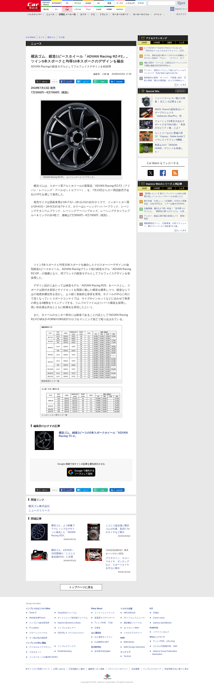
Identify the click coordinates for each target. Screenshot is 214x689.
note (102, 82)
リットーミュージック (104, 613)
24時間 (156, 42)
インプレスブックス (67, 646)
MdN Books (129, 642)
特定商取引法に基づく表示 (177, 669)
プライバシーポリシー (118, 669)
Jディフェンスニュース (134, 618)
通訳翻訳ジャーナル (133, 623)
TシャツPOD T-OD (103, 623)
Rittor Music (97, 608)
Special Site (152, 91)
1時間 (144, 42)
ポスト (45, 82)
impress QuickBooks (162, 623)
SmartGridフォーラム (67, 613)
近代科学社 (96, 647)
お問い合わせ (59, 669)
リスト (54, 82)
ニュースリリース (39, 510)
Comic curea (159, 618)
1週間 (169, 42)
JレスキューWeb (131, 628)
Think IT (32, 613)
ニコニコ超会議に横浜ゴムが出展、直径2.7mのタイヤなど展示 (118, 528)
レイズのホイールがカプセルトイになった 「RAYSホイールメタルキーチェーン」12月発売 (165, 51)
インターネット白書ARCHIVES (43, 657)
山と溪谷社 (96, 633)
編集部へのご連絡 (96, 669)
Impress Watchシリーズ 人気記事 (164, 183)
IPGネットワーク (157, 637)
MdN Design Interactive (134, 647)
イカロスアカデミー (133, 633)
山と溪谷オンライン (103, 637)
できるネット (35, 652)
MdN (122, 638)
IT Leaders (34, 628)
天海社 (156, 613)
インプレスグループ (152, 669)
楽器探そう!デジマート (104, 618)
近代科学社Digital (102, 651)
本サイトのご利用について (38, 669)
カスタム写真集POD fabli (165, 646)
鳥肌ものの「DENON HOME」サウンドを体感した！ (169, 148)
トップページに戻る (81, 587)
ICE (151, 608)
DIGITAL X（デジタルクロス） (71, 633)
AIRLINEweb (129, 613)
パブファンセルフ (161, 632)
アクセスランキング (156, 38)
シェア (69, 82)
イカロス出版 (126, 608)
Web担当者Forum (37, 618)
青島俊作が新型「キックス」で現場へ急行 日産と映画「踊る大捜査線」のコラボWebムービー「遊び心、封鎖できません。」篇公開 (165, 80)
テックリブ (125, 652)
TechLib (127, 656)
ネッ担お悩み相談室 (38, 638)
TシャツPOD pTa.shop (164, 641)
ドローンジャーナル (38, 633)
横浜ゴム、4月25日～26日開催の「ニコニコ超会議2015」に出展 (63, 553)
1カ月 (181, 42)
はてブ (86, 82)
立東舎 (97, 628)
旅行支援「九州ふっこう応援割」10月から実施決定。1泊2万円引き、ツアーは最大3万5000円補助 (165, 204)
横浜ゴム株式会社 (39, 506)
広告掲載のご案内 (77, 669)
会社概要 (135, 669)
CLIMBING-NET (101, 642)
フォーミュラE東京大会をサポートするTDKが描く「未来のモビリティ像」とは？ (170, 124)
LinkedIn (119, 82)
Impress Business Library (69, 623)
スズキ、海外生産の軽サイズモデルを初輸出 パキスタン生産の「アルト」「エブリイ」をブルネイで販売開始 (165, 58)
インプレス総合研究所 (39, 623)
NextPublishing (65, 651)
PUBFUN (154, 628)
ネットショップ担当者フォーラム (73, 618)
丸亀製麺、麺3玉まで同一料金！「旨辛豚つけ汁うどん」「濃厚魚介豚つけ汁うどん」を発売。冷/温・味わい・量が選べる (164, 211)
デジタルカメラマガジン (40, 647)
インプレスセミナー (67, 628)
